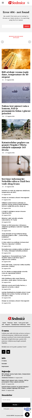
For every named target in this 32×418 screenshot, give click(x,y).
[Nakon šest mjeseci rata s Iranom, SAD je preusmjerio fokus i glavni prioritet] (16, 93)
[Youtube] (8, 352)
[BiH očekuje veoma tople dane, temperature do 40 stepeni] (16, 59)
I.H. (3, 80)
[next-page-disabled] (29, 41)
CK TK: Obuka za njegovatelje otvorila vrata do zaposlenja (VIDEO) (14, 272)
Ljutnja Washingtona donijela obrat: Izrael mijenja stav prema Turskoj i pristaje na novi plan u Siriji (16, 293)
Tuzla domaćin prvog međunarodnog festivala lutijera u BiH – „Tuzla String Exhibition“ (15, 235)
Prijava (15, 404)
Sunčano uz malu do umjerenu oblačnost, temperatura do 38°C (16, 191)
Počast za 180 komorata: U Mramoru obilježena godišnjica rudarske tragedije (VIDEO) (15, 226)
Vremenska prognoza (8, 377)
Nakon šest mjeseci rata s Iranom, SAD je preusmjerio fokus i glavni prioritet (16, 109)
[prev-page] (2, 41)
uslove (11, 409)
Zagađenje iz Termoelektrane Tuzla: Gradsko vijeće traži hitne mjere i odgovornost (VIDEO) (14, 257)
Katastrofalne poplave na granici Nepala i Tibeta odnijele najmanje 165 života (15, 146)
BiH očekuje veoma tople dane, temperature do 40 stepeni (15, 74)
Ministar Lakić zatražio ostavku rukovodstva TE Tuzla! (12, 219)
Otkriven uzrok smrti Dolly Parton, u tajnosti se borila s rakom (14, 286)
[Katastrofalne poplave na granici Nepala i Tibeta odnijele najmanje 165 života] (16, 129)
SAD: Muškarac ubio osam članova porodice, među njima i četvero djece (14, 279)
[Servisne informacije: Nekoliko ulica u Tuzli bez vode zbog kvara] (16, 166)
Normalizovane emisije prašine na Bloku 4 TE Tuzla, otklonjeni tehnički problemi (16, 250)
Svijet (3, 384)
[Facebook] (3, 352)
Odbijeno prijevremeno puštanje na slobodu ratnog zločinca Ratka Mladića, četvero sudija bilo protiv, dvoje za (15, 204)
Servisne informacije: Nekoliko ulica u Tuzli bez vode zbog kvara (16, 181)
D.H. (3, 116)
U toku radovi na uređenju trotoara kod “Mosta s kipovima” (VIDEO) (15, 243)
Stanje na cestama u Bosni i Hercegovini (15, 197)
